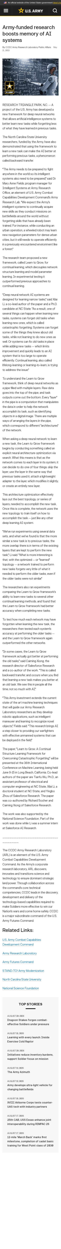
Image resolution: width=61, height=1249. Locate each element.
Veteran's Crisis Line (40, 1239)
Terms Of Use (13, 1235)
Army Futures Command (18, 962)
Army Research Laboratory (19, 953)
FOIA (53, 1235)
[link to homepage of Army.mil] (30, 10)
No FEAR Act (14, 1239)
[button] (2, 7)
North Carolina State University (21, 979)
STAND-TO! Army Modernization (23, 971)
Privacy (46, 1230)
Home (13, 1230)
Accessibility (36, 1235)
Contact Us (29, 1230)
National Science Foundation (20, 988)
